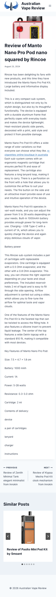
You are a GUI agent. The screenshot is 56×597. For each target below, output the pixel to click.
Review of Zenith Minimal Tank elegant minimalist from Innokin (13, 476)
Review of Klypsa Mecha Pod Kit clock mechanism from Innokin (43, 476)
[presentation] (28, 527)
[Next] (48, 536)
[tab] (22, 564)
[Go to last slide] (8, 536)
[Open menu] (50, 5)
